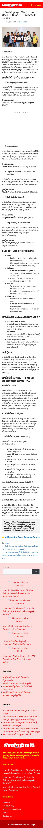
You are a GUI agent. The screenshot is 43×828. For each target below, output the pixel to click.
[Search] (36, 571)
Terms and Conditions (12, 809)
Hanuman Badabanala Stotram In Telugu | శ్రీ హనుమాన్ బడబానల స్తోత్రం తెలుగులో (19, 611)
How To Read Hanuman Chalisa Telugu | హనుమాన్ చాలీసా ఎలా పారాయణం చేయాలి (18, 593)
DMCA (5, 813)
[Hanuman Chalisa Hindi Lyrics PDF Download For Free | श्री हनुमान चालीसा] (19, 650)
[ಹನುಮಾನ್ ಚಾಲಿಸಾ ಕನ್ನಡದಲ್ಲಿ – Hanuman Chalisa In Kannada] (19, 635)
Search (6, 567)
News (7, 543)
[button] (32, 5)
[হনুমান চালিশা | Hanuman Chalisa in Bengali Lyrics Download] (19, 620)
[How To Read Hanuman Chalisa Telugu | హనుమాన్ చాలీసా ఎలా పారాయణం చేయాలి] (19, 584)
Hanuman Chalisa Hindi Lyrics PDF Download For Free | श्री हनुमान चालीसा (19, 659)
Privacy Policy (8, 806)
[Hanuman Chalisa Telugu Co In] (11, 5)
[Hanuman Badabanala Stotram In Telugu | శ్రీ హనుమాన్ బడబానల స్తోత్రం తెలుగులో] (19, 602)
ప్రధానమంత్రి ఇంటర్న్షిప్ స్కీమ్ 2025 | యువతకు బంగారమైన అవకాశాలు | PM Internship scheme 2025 (20, 555)
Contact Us (7, 816)
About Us (7, 802)
